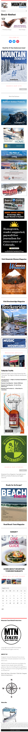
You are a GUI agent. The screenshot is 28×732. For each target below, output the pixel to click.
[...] (4, 377)
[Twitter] (14, 41)
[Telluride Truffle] (14, 366)
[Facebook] (10, 41)
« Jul (2, 609)
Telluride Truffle (7, 371)
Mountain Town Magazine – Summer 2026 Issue (12, 383)
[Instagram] (18, 41)
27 (14, 603)
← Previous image (6, 29)
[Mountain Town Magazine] (14, 5)
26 (10, 603)
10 (3, 598)
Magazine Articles (14, 353)
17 (3, 601)
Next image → (23, 29)
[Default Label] (14, 44)
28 (17, 603)
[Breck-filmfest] (14, 22)
